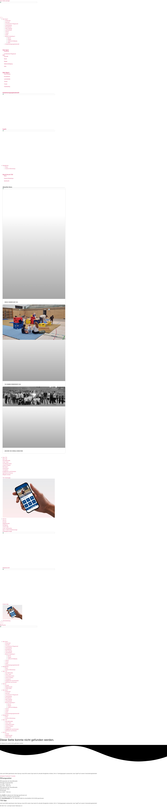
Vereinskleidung (6, 620)
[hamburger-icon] (1, 17)
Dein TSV (5, 457)
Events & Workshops (10, 168)
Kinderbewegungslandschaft (12, 44)
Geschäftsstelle (9, 672)
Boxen (9, 37)
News (6, 167)
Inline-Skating (8, 28)
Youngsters (8, 679)
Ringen (9, 39)
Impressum (157, 808)
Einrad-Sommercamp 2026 (11, 302)
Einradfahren (8, 27)
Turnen (7, 33)
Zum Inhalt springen (5, 0)
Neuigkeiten (5, 165)
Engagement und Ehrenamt (12, 680)
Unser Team (8, 674)
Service (4, 518)
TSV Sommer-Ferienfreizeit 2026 (13, 384)
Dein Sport (5, 19)
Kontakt (7, 685)
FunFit (6, 34)
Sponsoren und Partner (11, 682)
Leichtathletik (8, 30)
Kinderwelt (8, 20)
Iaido (9, 42)
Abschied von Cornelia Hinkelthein (14, 451)
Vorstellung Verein (9, 676)
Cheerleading (8, 25)
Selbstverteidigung (12, 41)
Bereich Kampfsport (10, 36)
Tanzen (7, 31)
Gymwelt (7, 22)
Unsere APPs (8, 688)
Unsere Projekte (9, 677)
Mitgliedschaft (8, 687)
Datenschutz (164, 808)
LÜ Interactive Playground (11, 23)
